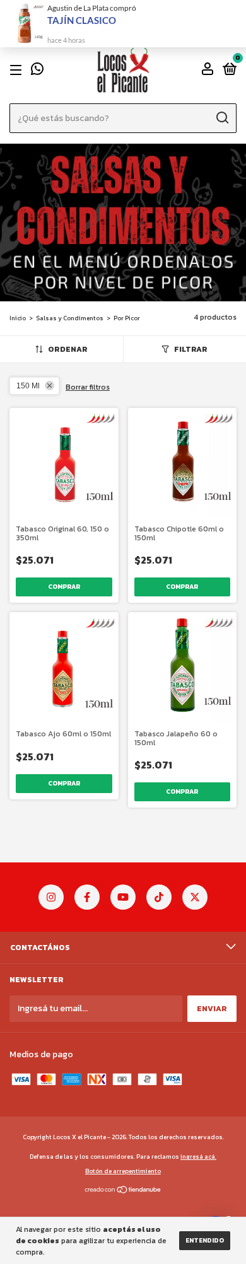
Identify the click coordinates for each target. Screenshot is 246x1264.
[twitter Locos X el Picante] (195, 897)
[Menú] (17, 70)
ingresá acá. (198, 1156)
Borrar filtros (88, 387)
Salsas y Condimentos (69, 318)
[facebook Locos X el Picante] (87, 897)
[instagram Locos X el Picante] (51, 897)
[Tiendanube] (123, 1190)
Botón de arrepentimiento (123, 1171)
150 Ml (28, 385)
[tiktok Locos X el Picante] (159, 897)
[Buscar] (221, 118)
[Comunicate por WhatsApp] (37, 71)
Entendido (204, 1240)
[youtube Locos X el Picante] (123, 897)
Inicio (17, 318)
